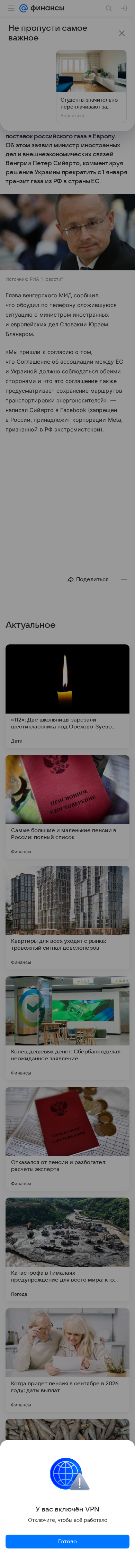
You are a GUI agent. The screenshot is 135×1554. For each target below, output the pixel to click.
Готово (67, 1541)
